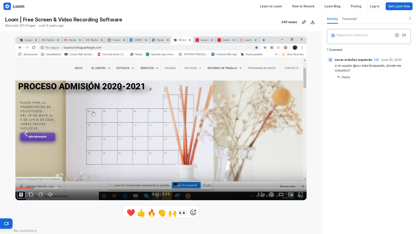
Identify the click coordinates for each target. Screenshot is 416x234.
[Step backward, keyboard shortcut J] (31, 194)
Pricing (356, 6)
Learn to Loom (271, 6)
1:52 (376, 60)
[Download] (312, 22)
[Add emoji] (396, 35)
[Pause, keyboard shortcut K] (21, 194)
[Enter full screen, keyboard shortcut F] (301, 194)
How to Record (303, 6)
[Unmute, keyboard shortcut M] (50, 194)
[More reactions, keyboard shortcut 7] (173, 212)
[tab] (332, 20)
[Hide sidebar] (410, 18)
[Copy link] (304, 22)
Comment (206, 212)
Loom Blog (332, 6)
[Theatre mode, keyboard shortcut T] (281, 194)
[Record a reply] (403, 35)
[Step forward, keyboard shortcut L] (41, 194)
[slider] (161, 188)
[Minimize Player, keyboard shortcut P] (291, 194)
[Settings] (271, 194)
